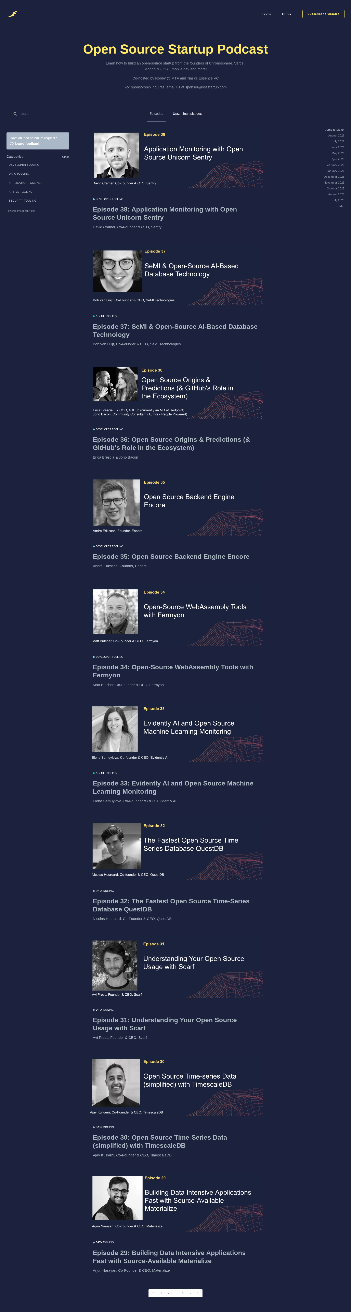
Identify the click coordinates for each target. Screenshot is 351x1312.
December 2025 (334, 176)
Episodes (156, 113)
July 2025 (338, 200)
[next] (198, 1293)
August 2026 (336, 135)
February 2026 (334, 165)
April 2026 (338, 159)
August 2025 (336, 194)
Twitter (286, 14)
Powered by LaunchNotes (20, 211)
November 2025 (334, 182)
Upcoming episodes (187, 113)
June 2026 (337, 147)
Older (340, 206)
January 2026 (335, 170)
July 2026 (338, 141)
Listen (266, 14)
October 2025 (335, 188)
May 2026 (338, 153)
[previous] (153, 1293)
